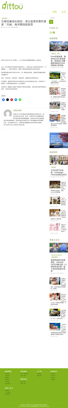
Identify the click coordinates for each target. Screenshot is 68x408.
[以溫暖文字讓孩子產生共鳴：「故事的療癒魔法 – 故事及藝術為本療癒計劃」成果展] (55, 278)
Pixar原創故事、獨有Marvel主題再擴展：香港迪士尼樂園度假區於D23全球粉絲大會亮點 (58, 60)
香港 (59, 53)
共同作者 (32, 405)
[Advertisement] (23, 43)
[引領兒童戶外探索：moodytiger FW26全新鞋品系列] (59, 156)
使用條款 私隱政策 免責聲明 (40, 405)
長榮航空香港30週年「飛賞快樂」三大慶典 (63, 106)
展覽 (21, 383)
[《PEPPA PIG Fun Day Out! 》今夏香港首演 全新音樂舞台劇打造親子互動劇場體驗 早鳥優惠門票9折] (55, 324)
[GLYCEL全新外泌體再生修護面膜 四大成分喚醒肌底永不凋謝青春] (55, 210)
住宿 (21, 375)
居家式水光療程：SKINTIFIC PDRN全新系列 (64, 228)
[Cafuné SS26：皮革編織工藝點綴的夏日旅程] (55, 197)
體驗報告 (7, 377)
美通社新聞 (4, 18)
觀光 (21, 373)
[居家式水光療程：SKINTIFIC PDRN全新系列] (55, 224)
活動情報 (39, 373)
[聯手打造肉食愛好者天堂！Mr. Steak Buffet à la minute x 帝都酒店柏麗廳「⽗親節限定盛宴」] (55, 294)
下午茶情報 (7, 392)
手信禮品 (53, 379)
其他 (25, 383)
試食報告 (7, 390)
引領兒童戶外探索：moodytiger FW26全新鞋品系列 (59, 172)
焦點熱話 (54, 53)
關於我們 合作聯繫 (25, 405)
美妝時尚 (53, 377)
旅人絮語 (7, 381)
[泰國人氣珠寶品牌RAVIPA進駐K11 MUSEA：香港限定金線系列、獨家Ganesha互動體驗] (55, 181)
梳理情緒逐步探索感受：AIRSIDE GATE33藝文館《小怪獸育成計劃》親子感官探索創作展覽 (59, 265)
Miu (63, 67)
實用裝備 (54, 167)
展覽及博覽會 (55, 257)
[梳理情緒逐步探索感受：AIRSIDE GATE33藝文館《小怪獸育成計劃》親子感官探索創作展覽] (59, 243)
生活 (64, 12)
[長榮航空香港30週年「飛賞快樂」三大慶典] (55, 102)
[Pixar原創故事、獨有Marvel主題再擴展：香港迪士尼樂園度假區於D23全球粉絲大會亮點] (59, 42)
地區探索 (7, 373)
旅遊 (55, 12)
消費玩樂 (26, 373)
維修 (21, 381)
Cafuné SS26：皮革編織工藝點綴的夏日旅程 (63, 201)
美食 (25, 375)
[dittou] (12, 1)
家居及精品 (7, 394)
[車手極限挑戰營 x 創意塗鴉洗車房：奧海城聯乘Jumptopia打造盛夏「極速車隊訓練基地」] (55, 115)
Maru (63, 176)
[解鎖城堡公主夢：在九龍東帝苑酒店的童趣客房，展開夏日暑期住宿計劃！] (55, 88)
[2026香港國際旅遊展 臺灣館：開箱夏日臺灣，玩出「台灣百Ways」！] (55, 309)
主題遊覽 (7, 375)
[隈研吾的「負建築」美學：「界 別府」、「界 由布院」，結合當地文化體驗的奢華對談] (55, 72)
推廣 (25, 381)
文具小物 (53, 375)
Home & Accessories (56, 255)
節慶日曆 (39, 375)
